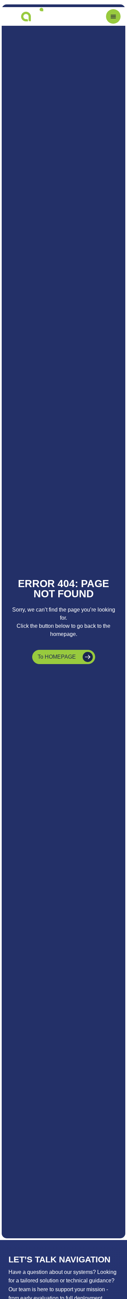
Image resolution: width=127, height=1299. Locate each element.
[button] (113, 16)
